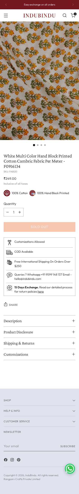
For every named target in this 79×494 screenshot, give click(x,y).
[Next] (72, 4)
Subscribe (68, 446)
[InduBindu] (39, 15)
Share (13, 304)
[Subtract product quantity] (7, 212)
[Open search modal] (64, 15)
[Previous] (6, 4)
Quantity (10, 204)
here (41, 291)
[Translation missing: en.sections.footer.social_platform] (6, 460)
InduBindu (30, 475)
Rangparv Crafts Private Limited (22, 479)
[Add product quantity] (19, 212)
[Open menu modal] (6, 15)
